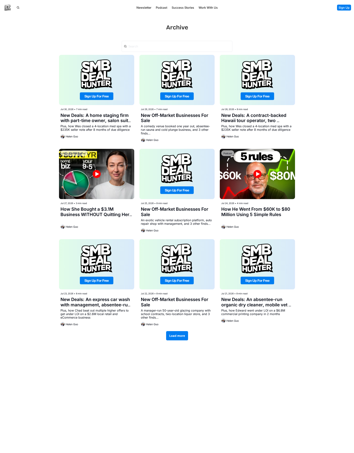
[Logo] (7, 7)
